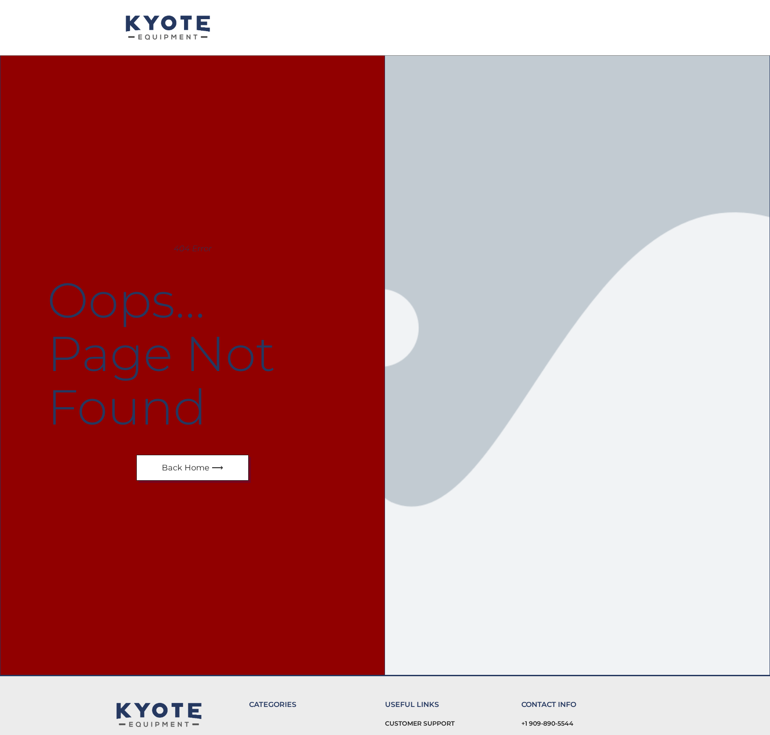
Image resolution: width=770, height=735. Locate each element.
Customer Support (420, 723)
